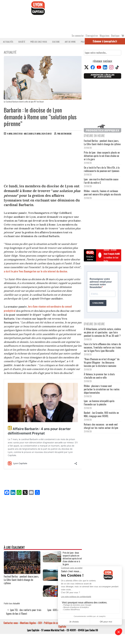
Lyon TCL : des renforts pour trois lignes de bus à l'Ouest (23, 611)
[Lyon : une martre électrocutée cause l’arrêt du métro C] (52, 596)
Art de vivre (70, 41)
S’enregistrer (92, 35)
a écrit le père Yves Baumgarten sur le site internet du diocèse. (36, 271)
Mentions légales (28, 623)
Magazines (104, 35)
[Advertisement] (43, 160)
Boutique (115, 35)
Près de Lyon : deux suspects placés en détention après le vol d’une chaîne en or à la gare (72, 558)
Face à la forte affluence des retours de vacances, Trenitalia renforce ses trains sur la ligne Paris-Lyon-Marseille (102, 347)
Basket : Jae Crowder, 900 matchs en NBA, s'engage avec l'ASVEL (101, 414)
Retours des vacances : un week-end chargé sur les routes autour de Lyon (101, 426)
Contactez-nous (11, 623)
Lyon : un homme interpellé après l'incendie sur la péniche (99, 402)
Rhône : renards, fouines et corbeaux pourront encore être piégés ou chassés (102, 192)
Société (21, 41)
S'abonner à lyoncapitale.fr (105, 41)
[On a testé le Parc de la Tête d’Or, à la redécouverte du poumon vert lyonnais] (52, 580)
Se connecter (78, 35)
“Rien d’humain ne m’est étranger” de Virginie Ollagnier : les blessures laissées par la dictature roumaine (101, 362)
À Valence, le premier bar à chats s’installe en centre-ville (99, 376)
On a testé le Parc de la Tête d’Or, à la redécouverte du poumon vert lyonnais (102, 169)
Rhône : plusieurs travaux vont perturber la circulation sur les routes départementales (102, 389)
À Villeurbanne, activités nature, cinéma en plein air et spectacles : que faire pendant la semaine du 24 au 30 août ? (102, 332)
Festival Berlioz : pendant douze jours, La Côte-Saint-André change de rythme (21, 580)
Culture (56, 41)
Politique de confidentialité (57, 623)
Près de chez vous (38, 41)
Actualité (16, 603)
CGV (40, 623)
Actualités (8, 41)
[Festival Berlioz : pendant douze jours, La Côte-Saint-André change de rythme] (22, 573)
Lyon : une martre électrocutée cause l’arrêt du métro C (101, 181)
